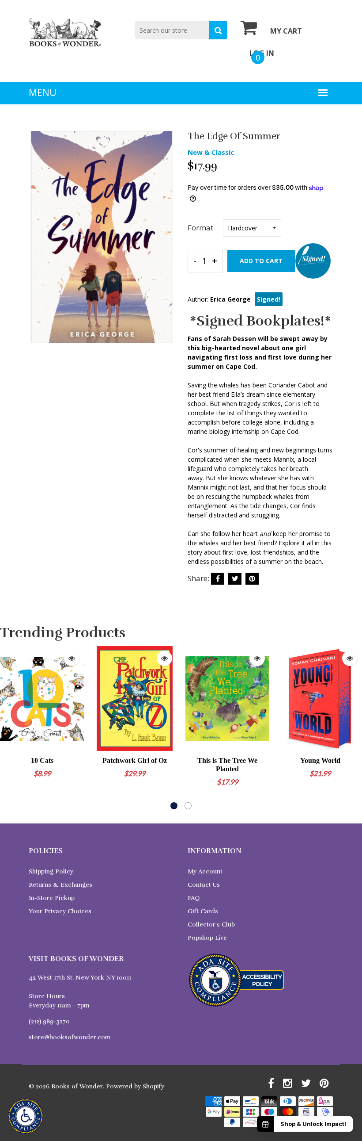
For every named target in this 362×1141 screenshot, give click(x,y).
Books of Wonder (77, 1086)
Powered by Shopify (135, 1086)
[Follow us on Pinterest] (252, 579)
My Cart (286, 31)
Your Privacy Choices (60, 911)
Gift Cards (203, 911)
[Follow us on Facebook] (217, 579)
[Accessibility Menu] (25, 1116)
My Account (205, 871)
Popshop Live (207, 938)
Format (200, 227)
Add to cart (261, 261)
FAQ (194, 898)
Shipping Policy (51, 871)
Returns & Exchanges (60, 884)
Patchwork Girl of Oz (134, 760)
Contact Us (204, 884)
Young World (320, 760)
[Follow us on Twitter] (234, 579)
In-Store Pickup (52, 898)
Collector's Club (211, 924)
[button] (173, 805)
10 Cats (42, 760)
